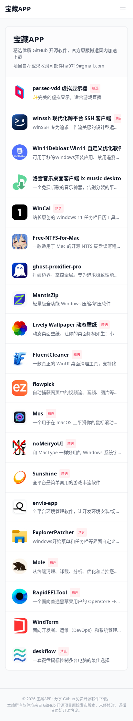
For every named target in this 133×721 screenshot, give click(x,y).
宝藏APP (18, 9)
